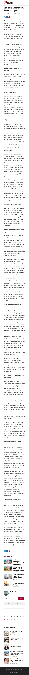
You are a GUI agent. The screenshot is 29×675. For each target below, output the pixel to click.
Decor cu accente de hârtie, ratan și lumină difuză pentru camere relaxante (18, 584)
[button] (23, 2)
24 (4, 619)
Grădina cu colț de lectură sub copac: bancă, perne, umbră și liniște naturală (18, 569)
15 (20, 613)
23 (23, 616)
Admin (9, 13)
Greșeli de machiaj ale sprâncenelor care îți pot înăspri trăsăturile (17, 660)
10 (4, 613)
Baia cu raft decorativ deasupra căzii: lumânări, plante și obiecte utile (18, 577)
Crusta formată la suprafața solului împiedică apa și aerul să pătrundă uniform (19, 562)
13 (14, 613)
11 (7, 613)
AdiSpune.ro (9, 669)
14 (17, 613)
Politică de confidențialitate (14, 672)
